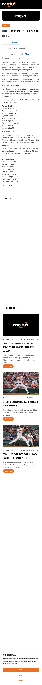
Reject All (21, 681)
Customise (21, 675)
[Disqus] (21, 226)
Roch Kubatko (13, 42)
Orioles (6, 25)
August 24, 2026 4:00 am (30, 339)
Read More (8, 366)
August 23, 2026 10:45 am (30, 450)
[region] (21, 668)
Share (27, 54)
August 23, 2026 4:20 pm (30, 398)
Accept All (21, 670)
